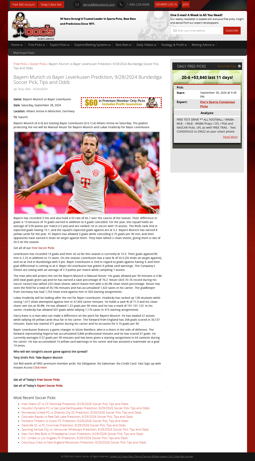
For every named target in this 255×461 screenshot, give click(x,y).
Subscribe (232, 30)
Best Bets (122, 45)
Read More (230, 137)
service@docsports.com (99, 4)
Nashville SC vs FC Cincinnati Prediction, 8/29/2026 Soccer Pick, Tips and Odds (74, 425)
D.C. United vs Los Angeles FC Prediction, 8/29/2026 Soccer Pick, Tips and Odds (75, 438)
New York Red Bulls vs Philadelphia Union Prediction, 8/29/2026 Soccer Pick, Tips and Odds (82, 434)
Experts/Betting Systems (91, 45)
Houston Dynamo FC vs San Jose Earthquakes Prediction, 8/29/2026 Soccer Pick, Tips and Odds (86, 408)
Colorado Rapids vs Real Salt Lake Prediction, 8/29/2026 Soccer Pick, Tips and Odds (77, 417)
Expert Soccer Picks (50, 385)
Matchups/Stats (23, 53)
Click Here (40, 367)
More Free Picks (227, 66)
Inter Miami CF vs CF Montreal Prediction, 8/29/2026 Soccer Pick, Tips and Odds (75, 404)
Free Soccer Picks (43, 248)
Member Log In (166, 4)
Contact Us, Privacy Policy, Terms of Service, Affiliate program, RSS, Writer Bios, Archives (151, 456)
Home (15, 45)
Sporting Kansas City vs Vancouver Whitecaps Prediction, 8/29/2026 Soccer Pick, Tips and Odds (85, 429)
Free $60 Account (24, 4)
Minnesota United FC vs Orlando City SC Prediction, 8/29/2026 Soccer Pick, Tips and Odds (81, 412)
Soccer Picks (38, 64)
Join (185, 4)
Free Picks (35, 45)
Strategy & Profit (172, 45)
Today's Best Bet (51, 4)
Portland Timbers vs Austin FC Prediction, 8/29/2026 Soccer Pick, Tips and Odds (75, 421)
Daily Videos (144, 45)
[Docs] (33, 25)
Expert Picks (58, 45)
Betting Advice (202, 45)
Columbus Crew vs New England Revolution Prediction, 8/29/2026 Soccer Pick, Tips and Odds (84, 442)
